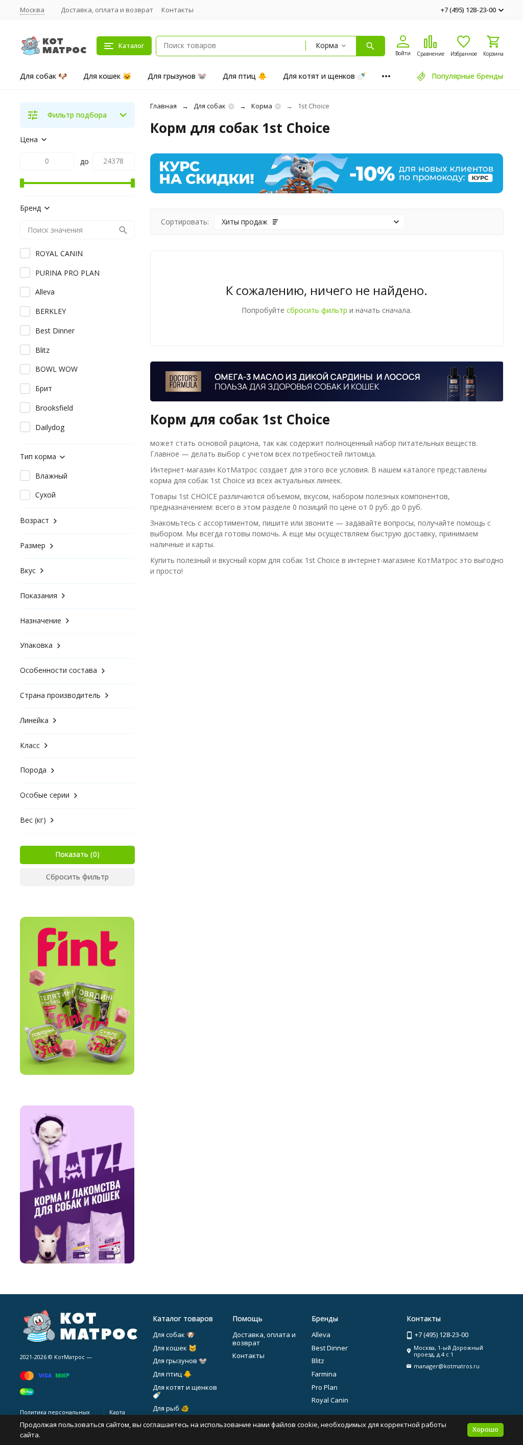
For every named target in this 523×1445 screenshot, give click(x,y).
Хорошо (485, 1429)
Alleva (321, 1334)
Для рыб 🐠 (171, 1408)
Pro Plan (325, 1387)
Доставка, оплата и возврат (107, 9)
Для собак (210, 105)
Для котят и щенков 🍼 (324, 76)
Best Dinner (330, 1347)
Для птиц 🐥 (245, 76)
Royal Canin (330, 1400)
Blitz (318, 1360)
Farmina (324, 1374)
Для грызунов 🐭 (177, 76)
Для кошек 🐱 (107, 76)
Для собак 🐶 (43, 76)
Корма (261, 105)
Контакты (177, 9)
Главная (163, 105)
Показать (71, 854)
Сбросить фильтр (77, 877)
